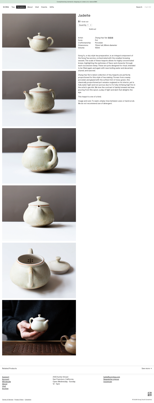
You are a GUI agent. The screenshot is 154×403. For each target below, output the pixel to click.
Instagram (107, 381)
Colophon (28, 399)
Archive (5, 388)
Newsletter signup (111, 379)
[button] (139, 7)
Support (5, 377)
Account (5, 379)
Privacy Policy (19, 399)
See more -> (147, 368)
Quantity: (83, 25)
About (4, 384)
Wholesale (6, 381)
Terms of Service (7, 399)
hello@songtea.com (111, 377)
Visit (4, 386)
